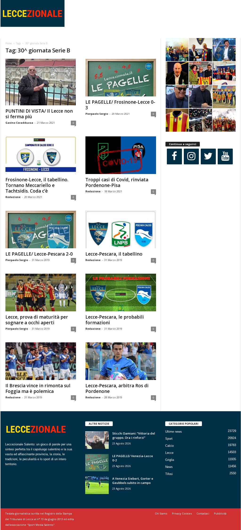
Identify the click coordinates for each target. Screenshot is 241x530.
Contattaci (203, 513)
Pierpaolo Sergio (96, 113)
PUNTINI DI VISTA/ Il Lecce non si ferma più (39, 114)
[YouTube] (225, 156)
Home (8, 43)
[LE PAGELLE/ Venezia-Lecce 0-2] (97, 462)
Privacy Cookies (182, 513)
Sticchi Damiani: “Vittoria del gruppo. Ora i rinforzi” (133, 435)
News (169, 467)
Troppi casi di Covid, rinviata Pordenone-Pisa (116, 182)
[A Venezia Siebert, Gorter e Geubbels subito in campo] (97, 485)
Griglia (169, 460)
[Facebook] (174, 156)
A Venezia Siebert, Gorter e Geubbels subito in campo (132, 480)
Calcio (169, 445)
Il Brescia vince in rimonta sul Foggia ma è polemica (37, 388)
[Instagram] (191, 156)
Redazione (12, 197)
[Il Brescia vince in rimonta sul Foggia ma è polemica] (40, 361)
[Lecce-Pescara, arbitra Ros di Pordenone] (120, 361)
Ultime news (173, 431)
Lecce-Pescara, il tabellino (113, 254)
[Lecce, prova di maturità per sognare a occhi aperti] (40, 292)
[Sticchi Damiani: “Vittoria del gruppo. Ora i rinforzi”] (97, 440)
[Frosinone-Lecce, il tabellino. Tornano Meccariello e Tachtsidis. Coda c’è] (40, 155)
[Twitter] (208, 156)
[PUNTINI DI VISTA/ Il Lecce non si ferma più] (40, 82)
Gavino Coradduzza (19, 122)
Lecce (169, 453)
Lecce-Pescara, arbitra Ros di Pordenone (117, 388)
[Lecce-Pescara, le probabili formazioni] (120, 292)
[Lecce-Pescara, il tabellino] (120, 229)
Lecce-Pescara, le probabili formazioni (114, 320)
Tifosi (169, 474)
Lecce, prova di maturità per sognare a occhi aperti (36, 320)
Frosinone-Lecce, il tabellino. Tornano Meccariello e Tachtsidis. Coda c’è (36, 185)
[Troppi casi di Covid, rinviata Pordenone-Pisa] (120, 155)
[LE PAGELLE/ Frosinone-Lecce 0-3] (120, 77)
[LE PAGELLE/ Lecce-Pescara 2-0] (40, 229)
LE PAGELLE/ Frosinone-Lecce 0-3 (120, 105)
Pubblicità (220, 513)
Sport (169, 438)
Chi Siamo (161, 513)
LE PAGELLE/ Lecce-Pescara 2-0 (39, 254)
